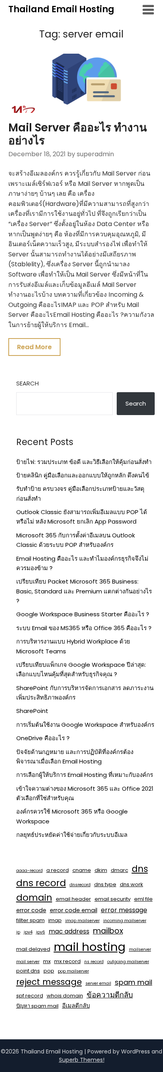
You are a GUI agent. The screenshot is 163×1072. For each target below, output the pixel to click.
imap (55, 920)
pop (49, 971)
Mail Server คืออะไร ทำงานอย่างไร (77, 134)
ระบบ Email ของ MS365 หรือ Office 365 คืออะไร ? (84, 628)
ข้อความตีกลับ (110, 995)
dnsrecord (80, 885)
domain (34, 897)
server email (98, 983)
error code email (73, 910)
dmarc (119, 870)
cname (81, 870)
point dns (28, 971)
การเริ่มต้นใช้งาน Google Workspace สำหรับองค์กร (85, 724)
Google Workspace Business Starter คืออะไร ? (82, 614)
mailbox (108, 931)
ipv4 (28, 932)
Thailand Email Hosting (61, 9)
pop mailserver (73, 971)
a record (57, 870)
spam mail (133, 982)
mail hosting (89, 947)
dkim (101, 870)
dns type (105, 884)
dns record (41, 883)
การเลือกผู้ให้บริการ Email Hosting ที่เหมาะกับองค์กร (84, 775)
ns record (94, 962)
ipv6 (40, 932)
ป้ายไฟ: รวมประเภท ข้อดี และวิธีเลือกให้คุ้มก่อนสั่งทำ (84, 462)
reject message (49, 982)
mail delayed (33, 949)
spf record (29, 995)
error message (124, 910)
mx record (67, 961)
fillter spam (30, 920)
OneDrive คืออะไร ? (43, 738)
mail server (28, 962)
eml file (143, 899)
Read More (34, 347)
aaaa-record (29, 871)
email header (73, 899)
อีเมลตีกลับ (76, 1006)
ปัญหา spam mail (37, 1006)
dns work (131, 884)
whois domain (65, 995)
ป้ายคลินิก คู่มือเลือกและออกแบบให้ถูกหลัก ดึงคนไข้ (82, 475)
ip (18, 932)
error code (31, 910)
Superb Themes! (81, 1060)
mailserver (140, 949)
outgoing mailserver (128, 962)
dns (140, 868)
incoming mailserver (124, 921)
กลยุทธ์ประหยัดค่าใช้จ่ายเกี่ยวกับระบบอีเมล (71, 835)
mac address (69, 931)
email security (113, 899)
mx (47, 961)
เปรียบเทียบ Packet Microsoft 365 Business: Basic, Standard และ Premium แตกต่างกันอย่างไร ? (84, 591)
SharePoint (32, 711)
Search (27, 383)
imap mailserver (82, 921)
